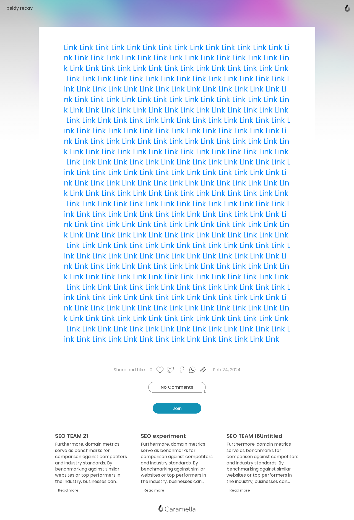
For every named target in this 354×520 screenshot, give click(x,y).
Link (70, 48)
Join (177, 408)
